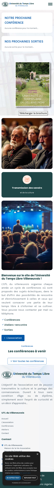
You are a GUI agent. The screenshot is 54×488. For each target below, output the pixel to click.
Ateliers (5, 429)
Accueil (5, 418)
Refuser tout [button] (30, 478)
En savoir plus (25, 473)
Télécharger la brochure (33, 113)
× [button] (37, 454)
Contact (5, 433)
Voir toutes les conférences (28, 361)
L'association (14, 337)
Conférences (7, 426)
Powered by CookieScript (21, 483)
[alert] (21, 468)
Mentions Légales (42, 484)
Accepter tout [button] (13, 478)
